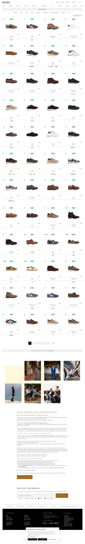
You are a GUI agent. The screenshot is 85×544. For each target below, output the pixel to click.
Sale (69, 12)
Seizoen (38, 12)
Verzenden (66, 515)
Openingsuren (8, 524)
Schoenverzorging (67, 520)
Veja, (50, 451)
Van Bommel (25, 450)
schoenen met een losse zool (36, 441)
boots (67, 424)
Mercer (25, 451)
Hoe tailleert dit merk (68, 523)
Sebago (18, 451)
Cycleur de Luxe (20, 450)
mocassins (63, 424)
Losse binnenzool (54, 12)
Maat (26, 12)
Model (15, 12)
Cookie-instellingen (52, 539)
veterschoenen (55, 424)
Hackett (43, 451)
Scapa (63, 450)
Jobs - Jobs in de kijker (68, 525)
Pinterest (47, 498)
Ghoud (33, 450)
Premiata (32, 451)
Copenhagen (49, 450)
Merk (21, 12)
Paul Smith (36, 450)
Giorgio (53, 450)
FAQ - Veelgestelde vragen (69, 519)
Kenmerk (63, 12)
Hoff (51, 451)
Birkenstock (22, 451)
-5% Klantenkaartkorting (68, 518)
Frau (41, 451)
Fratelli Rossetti (37, 451)
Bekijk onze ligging (9, 519)
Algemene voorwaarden (68, 524)
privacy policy (62, 531)
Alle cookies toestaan (32, 539)
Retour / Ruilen (67, 516)
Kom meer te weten (31, 536)
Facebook (28, 498)
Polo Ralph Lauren (58, 450)
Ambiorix (29, 450)
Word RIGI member (61, 495)
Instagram (34, 498)
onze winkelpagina (32, 470)
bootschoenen (20, 425)
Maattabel (66, 521)
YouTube (41, 498)
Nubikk (45, 450)
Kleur (32, 12)
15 (53, 343)
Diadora (66, 450)
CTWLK (28, 451)
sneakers (59, 424)
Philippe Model (41, 450)
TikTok (53, 498)
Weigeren (42, 539)
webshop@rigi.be (50, 350)
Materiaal (45, 12)
